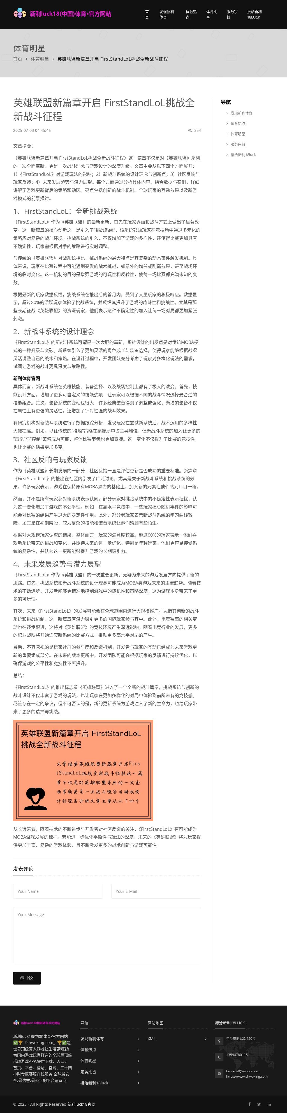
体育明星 (211, 14)
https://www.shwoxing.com (247, 1076)
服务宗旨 (232, 14)
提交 (29, 978)
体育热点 (191, 14)
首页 (147, 14)
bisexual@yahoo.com (242, 1071)
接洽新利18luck (254, 14)
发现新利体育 (166, 14)
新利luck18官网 (81, 1104)
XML (152, 1038)
